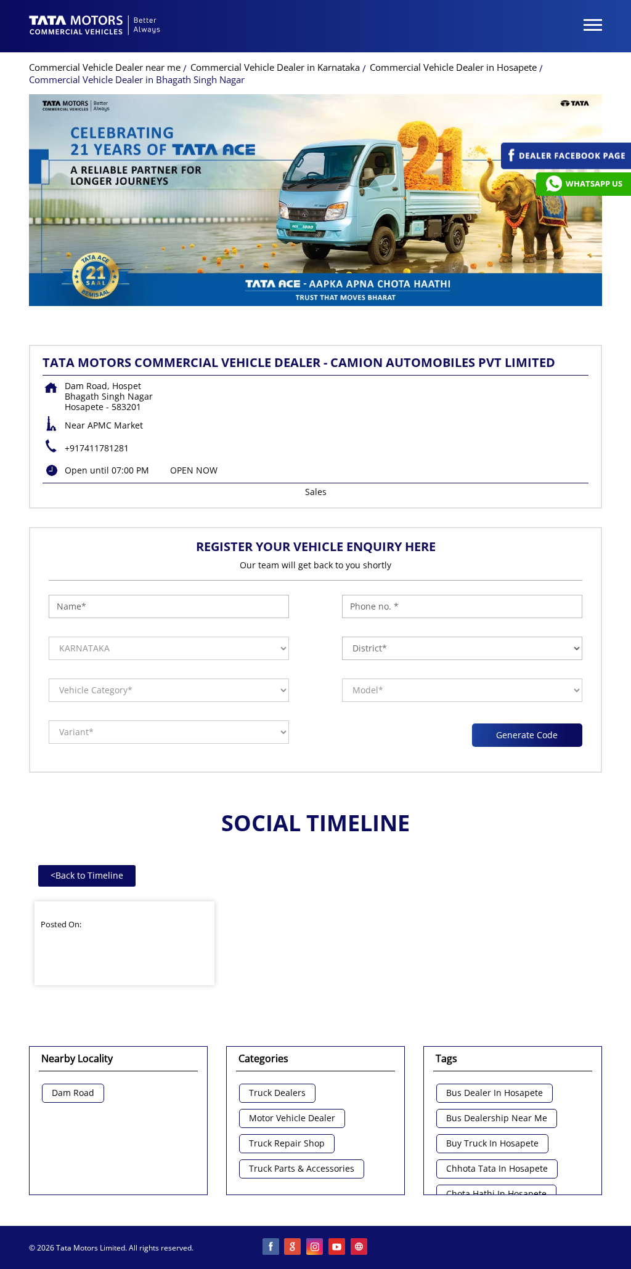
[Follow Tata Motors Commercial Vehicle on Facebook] (271, 1247)
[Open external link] (566, 166)
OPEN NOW (194, 470)
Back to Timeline (87, 875)
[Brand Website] (360, 1247)
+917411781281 (97, 448)
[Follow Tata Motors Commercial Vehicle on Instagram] (315, 1247)
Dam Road (73, 1093)
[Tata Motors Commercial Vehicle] (95, 26)
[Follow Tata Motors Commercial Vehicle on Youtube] (337, 1247)
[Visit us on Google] (293, 1247)
